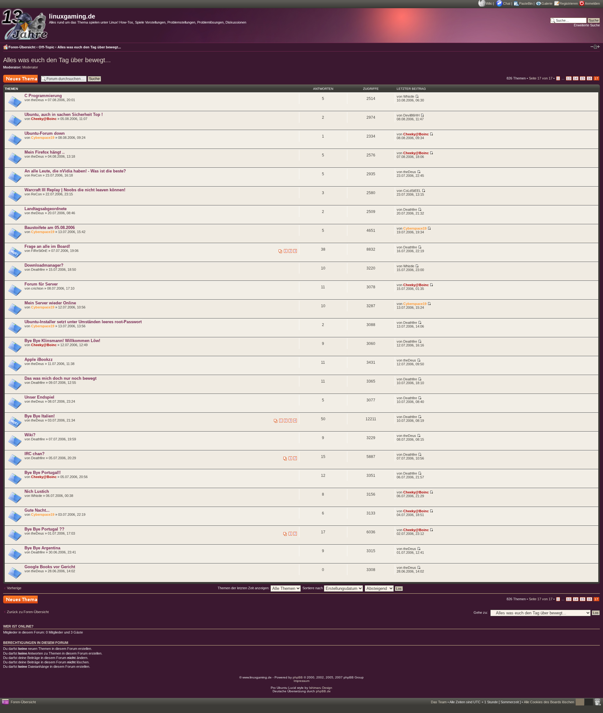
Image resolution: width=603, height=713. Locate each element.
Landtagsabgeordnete (45, 208)
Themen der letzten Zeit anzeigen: (244, 588)
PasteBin (526, 3)
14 (576, 78)
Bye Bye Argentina (42, 548)
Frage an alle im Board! (47, 246)
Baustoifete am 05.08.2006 (49, 227)
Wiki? (29, 435)
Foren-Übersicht (21, 47)
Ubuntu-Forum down (44, 133)
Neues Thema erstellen (14, 82)
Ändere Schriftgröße (595, 47)
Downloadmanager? (43, 265)
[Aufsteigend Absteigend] (384, 588)
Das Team (439, 702)
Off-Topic (46, 47)
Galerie (546, 3)
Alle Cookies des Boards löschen (549, 702)
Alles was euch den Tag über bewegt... (89, 47)
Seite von (540, 78)
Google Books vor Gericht (49, 566)
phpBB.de (323, 691)
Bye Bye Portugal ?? (44, 529)
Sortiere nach (313, 588)
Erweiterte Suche (587, 25)
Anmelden (592, 3)
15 (582, 78)
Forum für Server (41, 284)
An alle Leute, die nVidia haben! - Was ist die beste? (75, 171)
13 (569, 78)
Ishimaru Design (320, 687)
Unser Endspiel (39, 397)
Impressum (301, 681)
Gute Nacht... (37, 510)
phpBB (298, 677)
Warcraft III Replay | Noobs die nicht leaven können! (74, 190)
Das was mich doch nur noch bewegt (60, 378)
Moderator (30, 67)
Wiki (489, 3)
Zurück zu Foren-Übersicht (28, 612)
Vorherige (14, 588)
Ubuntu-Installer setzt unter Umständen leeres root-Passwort (83, 321)
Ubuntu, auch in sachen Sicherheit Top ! (63, 114)
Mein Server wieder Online (50, 303)
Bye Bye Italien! (39, 416)
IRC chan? (34, 453)
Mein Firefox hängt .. (44, 152)
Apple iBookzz (38, 359)
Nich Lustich (36, 491)
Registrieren (568, 3)
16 (589, 78)
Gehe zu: (481, 612)
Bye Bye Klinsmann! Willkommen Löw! (62, 340)
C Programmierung (43, 95)
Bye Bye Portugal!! (42, 472)
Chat (506, 3)
